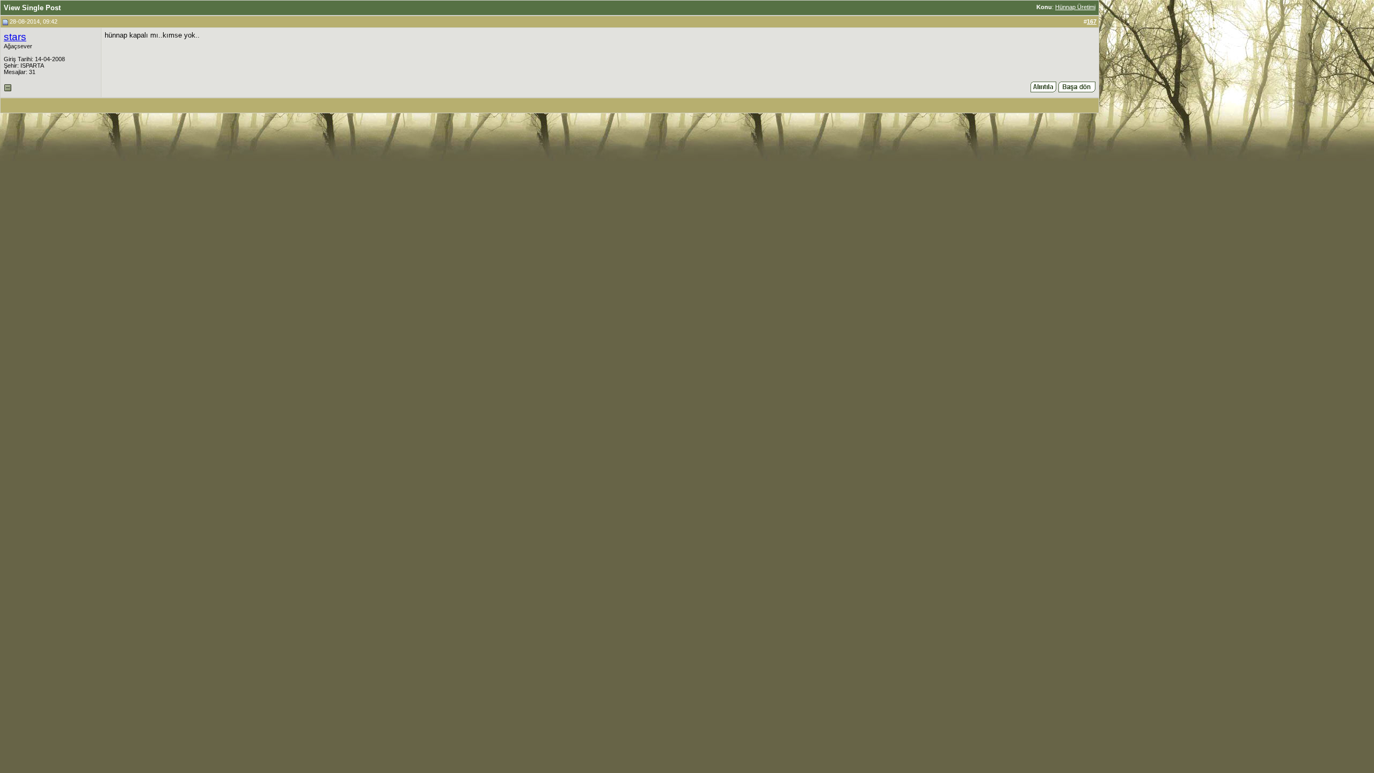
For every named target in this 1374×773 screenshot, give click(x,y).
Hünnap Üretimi (1075, 7)
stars (15, 36)
